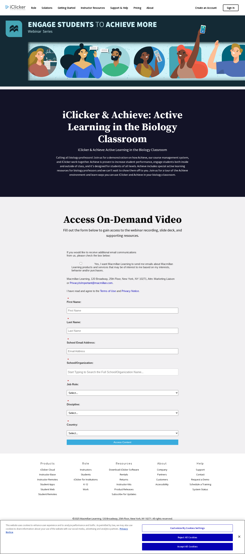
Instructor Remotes (47, 479)
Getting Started (66, 7)
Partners (162, 474)
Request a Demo (200, 479)
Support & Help (119, 7)
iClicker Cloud (47, 469)
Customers (162, 479)
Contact (200, 474)
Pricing (137, 7)
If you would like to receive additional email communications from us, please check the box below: (101, 254)
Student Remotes (47, 494)
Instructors (86, 469)
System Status (200, 489)
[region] (122, 537)
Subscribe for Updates (124, 494)
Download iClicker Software (124, 469)
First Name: (74, 300)
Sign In (231, 7)
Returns (124, 479)
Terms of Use (108, 290)
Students (86, 474)
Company (162, 469)
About (150, 7)
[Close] (239, 537)
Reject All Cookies (187, 537)
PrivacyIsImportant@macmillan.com (91, 282)
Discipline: (73, 403)
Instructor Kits (124, 484)
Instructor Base (47, 474)
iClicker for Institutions (86, 479)
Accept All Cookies (187, 546)
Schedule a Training (200, 484)
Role (33, 7)
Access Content (122, 442)
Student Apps (47, 484)
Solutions (47, 7)
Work (86, 489)
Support (200, 469)
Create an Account (206, 7)
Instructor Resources (93, 7)
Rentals (124, 474)
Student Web (48, 489)
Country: (72, 423)
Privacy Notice (130, 290)
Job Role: (73, 383)
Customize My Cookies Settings (187, 528)
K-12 (85, 484)
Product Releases (124, 489)
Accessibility (162, 484)
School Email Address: (81, 341)
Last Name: (74, 320)
